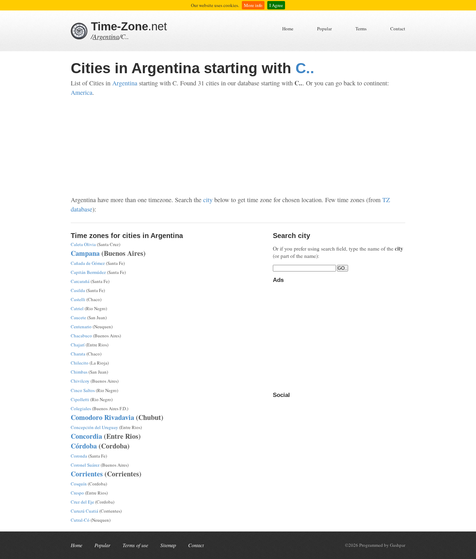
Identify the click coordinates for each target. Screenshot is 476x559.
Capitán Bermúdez (88, 272)
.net (129, 26)
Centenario (81, 326)
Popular (324, 28)
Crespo (77, 493)
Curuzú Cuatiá (84, 511)
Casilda (78, 290)
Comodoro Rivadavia (102, 417)
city (208, 200)
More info (253, 5)
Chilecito (80, 363)
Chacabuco (81, 335)
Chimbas (79, 372)
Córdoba (84, 446)
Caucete (78, 317)
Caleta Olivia (83, 244)
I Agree (276, 5)
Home (287, 28)
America (81, 92)
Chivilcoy (80, 381)
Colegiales (81, 408)
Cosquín (79, 484)
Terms (361, 28)
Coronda (79, 456)
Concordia (86, 436)
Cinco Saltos (83, 390)
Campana (85, 253)
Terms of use (135, 545)
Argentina (106, 36)
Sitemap (168, 545)
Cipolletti (80, 399)
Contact (397, 28)
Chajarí (78, 345)
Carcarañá (80, 281)
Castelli (78, 299)
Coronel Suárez (85, 465)
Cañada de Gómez (88, 263)
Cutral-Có (80, 520)
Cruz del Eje (82, 502)
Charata (78, 354)
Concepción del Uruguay (94, 427)
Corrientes (87, 474)
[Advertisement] (238, 146)
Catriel (77, 308)
